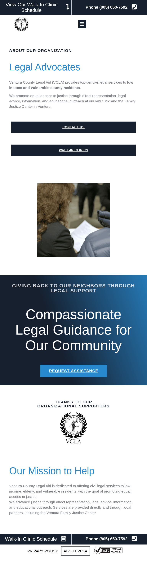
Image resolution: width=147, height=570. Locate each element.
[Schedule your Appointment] (63, 538)
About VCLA (75, 551)
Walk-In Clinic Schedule (31, 539)
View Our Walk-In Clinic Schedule (31, 7)
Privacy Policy (42, 551)
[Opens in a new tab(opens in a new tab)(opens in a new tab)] (108, 553)
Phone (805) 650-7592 (106, 7)
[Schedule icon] (67, 7)
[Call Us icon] (134, 538)
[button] (82, 24)
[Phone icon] (134, 7)
